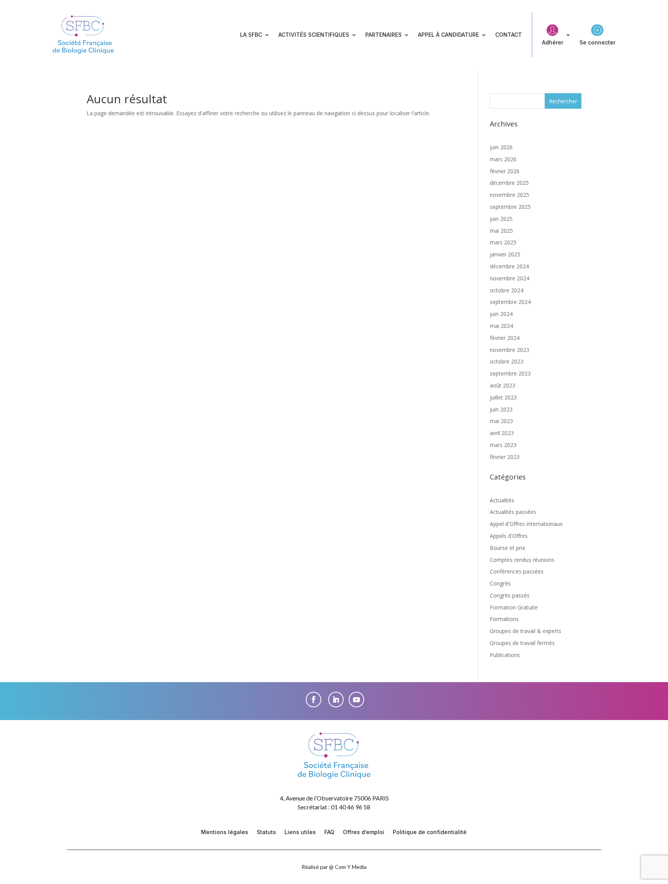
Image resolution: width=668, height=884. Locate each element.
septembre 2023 (510, 373)
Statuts (266, 832)
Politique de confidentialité (430, 832)
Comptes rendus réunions (522, 559)
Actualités (502, 500)
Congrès (500, 583)
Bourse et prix (507, 547)
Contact (508, 34)
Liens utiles (300, 832)
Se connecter (597, 42)
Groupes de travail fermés (522, 643)
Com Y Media (350, 867)
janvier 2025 (505, 254)
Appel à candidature (448, 34)
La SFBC (251, 34)
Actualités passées (513, 511)
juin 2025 (501, 218)
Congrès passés (510, 595)
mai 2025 (501, 230)
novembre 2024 (509, 278)
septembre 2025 (510, 206)
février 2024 (505, 337)
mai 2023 (501, 421)
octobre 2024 (506, 290)
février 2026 (505, 171)
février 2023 (505, 457)
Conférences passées (517, 571)
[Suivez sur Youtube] (356, 699)
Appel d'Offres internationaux (526, 523)
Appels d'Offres (509, 535)
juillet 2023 (503, 397)
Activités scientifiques (313, 34)
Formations (504, 619)
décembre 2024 (509, 266)
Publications (505, 655)
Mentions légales (224, 832)
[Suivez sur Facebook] (313, 699)
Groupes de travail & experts (525, 631)
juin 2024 (501, 313)
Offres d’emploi (363, 832)
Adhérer (552, 42)
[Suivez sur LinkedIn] (336, 699)
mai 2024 (501, 325)
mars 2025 (503, 242)
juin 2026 (501, 147)
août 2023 (502, 385)
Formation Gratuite (514, 607)
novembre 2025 (509, 194)
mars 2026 (503, 159)
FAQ (329, 832)
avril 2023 (502, 433)
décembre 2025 (509, 182)
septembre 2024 (510, 301)
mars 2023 (503, 445)
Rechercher (563, 101)
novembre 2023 (509, 349)
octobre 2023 (506, 361)
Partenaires (383, 34)
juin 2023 (501, 409)
